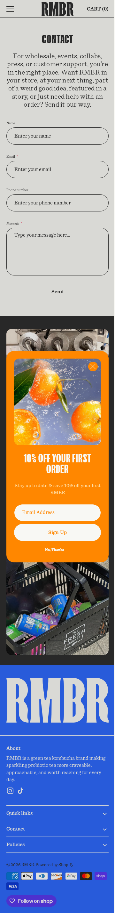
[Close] (88, 369)
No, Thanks (51, 547)
